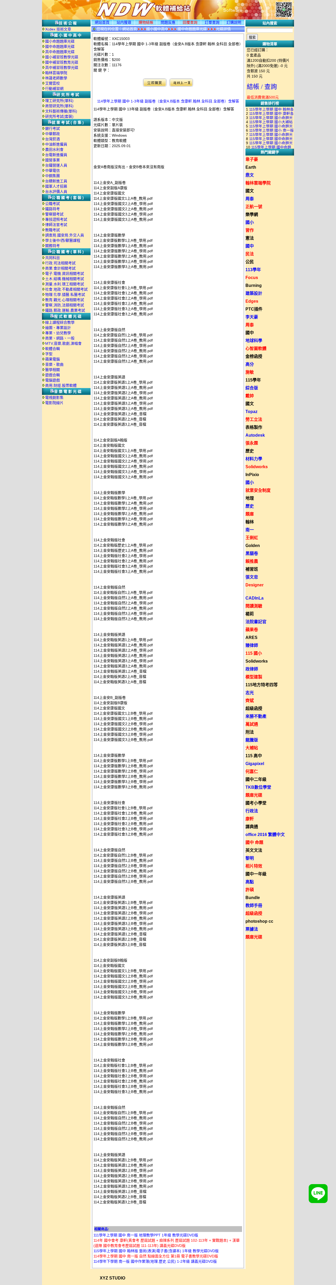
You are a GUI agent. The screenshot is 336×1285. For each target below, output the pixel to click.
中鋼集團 (52, 176)
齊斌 (249, 700)
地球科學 (253, 340)
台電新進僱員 (56, 155)
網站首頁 (102, 22)
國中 (249, 246)
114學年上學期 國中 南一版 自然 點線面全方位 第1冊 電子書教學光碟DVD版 (155, 1256)
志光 (249, 692)
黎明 (249, 858)
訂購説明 (234, 22)
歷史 (249, 451)
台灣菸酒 (52, 139)
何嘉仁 (251, 771)
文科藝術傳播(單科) (61, 111)
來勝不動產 (255, 716)
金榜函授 (253, 356)
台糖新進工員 (56, 181)
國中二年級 (255, 779)
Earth (250, 167)
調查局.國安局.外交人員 (64, 235)
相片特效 (253, 866)
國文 (249, 191)
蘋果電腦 (52, 359)
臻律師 (251, 645)
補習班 (251, 569)
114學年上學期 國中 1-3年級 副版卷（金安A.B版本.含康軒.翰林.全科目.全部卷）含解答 (168, 101)
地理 (249, 498)
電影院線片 (54, 403)
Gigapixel (254, 763)
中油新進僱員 (56, 144)
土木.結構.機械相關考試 (64, 279)
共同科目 (52, 258)
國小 (249, 222)
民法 (249, 254)
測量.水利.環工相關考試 (64, 284)
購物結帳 (146, 22)
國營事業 (52, 160)
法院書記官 (255, 622)
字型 (48, 354)
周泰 (249, 199)
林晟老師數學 (56, 78)
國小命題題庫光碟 (60, 41)
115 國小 (253, 653)
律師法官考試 (56, 225)
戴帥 (249, 396)
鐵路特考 (52, 209)
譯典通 (251, 826)
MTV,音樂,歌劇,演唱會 (63, 343)
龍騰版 (251, 740)
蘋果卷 (251, 629)
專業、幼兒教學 (58, 333)
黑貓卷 (251, 553)
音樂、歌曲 (54, 364)
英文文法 (253, 850)
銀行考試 (52, 128)
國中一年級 (255, 874)
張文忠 (251, 577)
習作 (249, 230)
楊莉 (249, 614)
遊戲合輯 (52, 375)
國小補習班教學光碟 (61, 57)
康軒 (249, 819)
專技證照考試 (56, 219)
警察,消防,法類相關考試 (64, 305)
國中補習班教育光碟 (61, 62)
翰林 (249, 522)
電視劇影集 (54, 397)
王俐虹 (251, 537)
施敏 (249, 372)
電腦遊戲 (52, 380)
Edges (251, 301)
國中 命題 (254, 842)
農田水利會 (54, 149)
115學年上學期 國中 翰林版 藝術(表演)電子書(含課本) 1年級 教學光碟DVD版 (156, 1251)
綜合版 (251, 388)
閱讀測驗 (253, 606)
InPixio (252, 474)
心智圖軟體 (255, 348)
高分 (249, 364)
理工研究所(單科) (59, 101)
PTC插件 (253, 309)
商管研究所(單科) (59, 106)
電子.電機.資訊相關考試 (64, 273)
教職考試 (52, 230)
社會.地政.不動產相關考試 (66, 289)
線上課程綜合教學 (60, 322)
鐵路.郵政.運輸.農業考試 (65, 310)
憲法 (249, 238)
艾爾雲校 (52, 83)
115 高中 (253, 756)
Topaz (251, 411)
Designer (254, 585)
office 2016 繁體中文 (265, 834)
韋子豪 (251, 159)
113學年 (253, 269)
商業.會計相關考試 (60, 268)
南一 (249, 530)
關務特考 (52, 246)
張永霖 (251, 443)
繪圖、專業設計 (58, 328)
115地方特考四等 (261, 685)
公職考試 (52, 204)
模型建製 (253, 677)
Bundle (252, 897)
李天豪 (251, 317)
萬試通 (251, 724)
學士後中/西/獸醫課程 (62, 240)
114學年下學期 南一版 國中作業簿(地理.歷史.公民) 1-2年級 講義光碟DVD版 (155, 1261)
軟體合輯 (52, 349)
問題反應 (168, 22)
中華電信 (52, 170)
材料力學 (253, 459)
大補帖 (251, 748)
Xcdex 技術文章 (58, 29)
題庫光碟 (253, 795)
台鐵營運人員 (56, 165)
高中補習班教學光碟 (61, 67)
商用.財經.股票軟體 (61, 385)
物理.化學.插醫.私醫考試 (65, 294)
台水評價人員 (56, 191)
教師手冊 (253, 905)
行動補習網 (54, 88)
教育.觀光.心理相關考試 (64, 300)
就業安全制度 (258, 490)
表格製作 (253, 427)
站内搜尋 (124, 22)
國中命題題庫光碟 (60, 46)
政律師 (251, 669)
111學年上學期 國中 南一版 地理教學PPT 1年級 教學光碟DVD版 (145, 1235)
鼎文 (249, 175)
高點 (249, 882)
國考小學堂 (255, 803)
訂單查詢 (212, 22)
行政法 (251, 811)
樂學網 (251, 214)
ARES (251, 637)
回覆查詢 (190, 22)
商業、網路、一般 (60, 338)
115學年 (253, 380)
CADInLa (254, 598)
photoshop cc (259, 921)
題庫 (249, 514)
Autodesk (255, 435)
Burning (253, 285)
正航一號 (253, 206)
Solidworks (256, 467)
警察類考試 (54, 214)
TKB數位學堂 (258, 787)
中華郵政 (52, 134)
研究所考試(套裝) (59, 116)
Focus (251, 277)
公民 (249, 262)
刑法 (249, 732)
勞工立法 (253, 419)
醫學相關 (52, 370)
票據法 (251, 929)
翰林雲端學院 (56, 73)
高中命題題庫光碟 (60, 52)
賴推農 (251, 561)
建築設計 (253, 293)
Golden (252, 545)
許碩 (249, 889)
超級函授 (253, 708)
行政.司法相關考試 (60, 263)
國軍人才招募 (56, 186)
